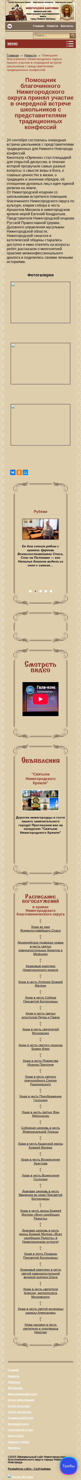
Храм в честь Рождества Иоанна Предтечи (40, 1062)
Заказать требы (18, 1442)
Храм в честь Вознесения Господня (40, 1177)
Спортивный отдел (20, 1430)
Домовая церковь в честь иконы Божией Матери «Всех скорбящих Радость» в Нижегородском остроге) (40, 1236)
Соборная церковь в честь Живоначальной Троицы (40, 1129)
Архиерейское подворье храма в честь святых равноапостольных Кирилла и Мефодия (40, 948)
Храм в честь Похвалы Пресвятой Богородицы (40, 1255)
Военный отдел (18, 1424)
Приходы (14, 1382)
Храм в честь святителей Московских (40, 1031)
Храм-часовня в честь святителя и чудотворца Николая (40, 1328)
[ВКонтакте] (13, 472)
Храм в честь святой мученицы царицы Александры (40, 1310)
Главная (38, 26)
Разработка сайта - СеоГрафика (29, 1468)
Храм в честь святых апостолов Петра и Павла (41, 1015)
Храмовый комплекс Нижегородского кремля (40, 968)
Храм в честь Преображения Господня (40, 1098)
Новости (52, 26)
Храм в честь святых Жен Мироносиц (40, 1114)
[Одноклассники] (19, 472)
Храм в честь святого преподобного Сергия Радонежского (40, 1080)
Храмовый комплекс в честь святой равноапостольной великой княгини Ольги (40, 1273)
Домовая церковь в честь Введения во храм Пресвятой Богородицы (40, 1195)
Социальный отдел (21, 1418)
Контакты (67, 26)
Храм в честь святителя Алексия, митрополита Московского (40, 1293)
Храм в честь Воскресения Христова (40, 1161)
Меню (12, 44)
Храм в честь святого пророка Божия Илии (40, 1047)
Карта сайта (16, 1435)
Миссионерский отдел (23, 1394)
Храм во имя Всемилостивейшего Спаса (40, 928)
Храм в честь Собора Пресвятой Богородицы (40, 999)
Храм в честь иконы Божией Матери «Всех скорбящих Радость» (40, 1214)
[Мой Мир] (25, 472)
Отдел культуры (19, 1406)
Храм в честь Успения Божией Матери (40, 983)
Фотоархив (15, 1388)
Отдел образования (21, 1400)
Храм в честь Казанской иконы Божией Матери (40, 1145)
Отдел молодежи (19, 1412)
